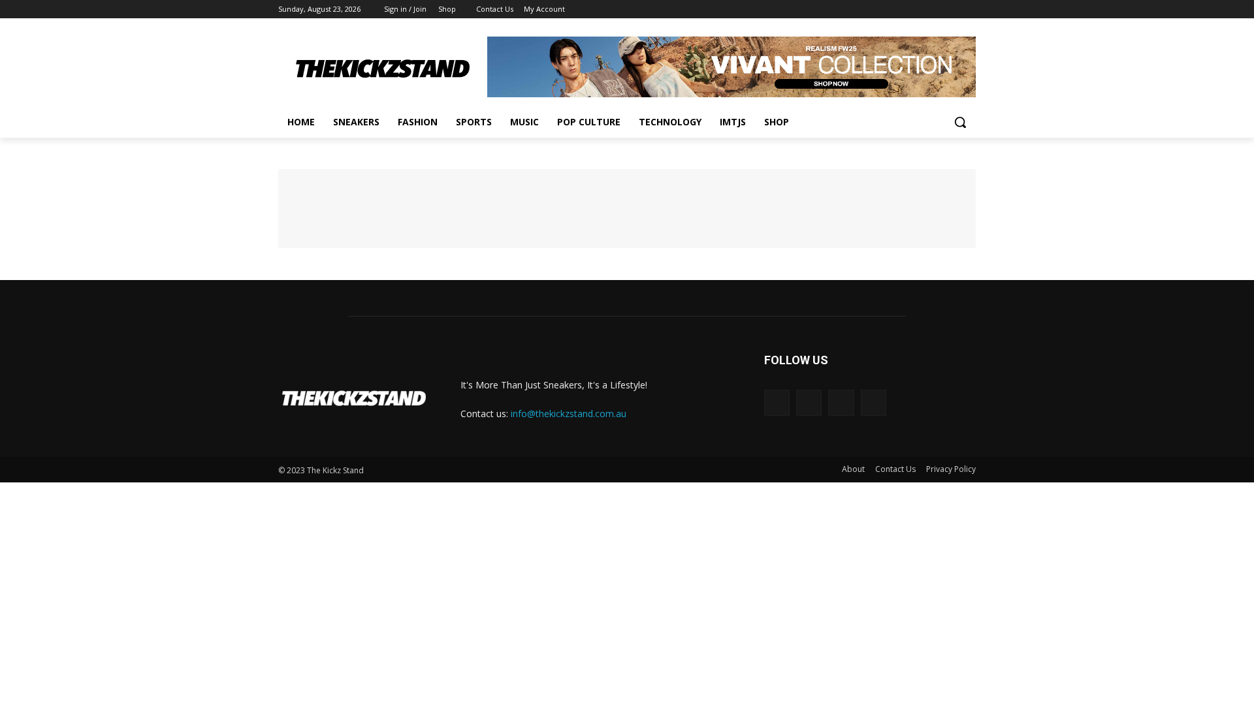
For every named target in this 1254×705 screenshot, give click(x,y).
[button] (960, 122)
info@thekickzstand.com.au (568, 413)
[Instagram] (914, 9)
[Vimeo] (949, 9)
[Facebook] (895, 9)
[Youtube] (968, 9)
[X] (932, 9)
